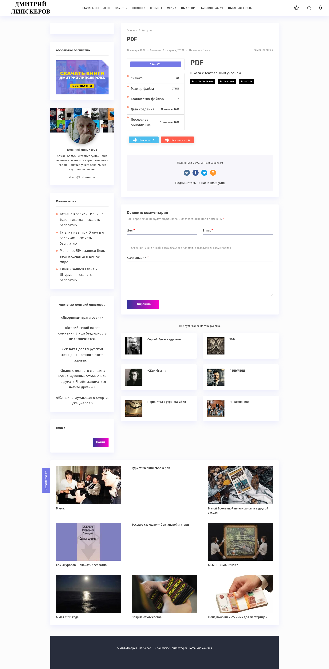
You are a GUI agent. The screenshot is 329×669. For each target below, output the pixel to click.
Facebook (195, 173)
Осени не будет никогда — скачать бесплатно (82, 219)
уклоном (228, 81)
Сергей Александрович (164, 339)
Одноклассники (213, 173)
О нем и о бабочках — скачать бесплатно (82, 238)
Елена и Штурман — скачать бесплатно (79, 274)
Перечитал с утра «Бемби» (166, 402)
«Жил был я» (156, 370)
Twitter (204, 173)
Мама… (61, 508)
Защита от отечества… (148, 617)
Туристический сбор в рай (151, 468)
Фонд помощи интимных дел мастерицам (238, 617)
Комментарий (138, 257)
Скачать (155, 64)
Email (208, 230)
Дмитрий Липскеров (31, 7)
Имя (131, 230)
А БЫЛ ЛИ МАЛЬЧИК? (223, 565)
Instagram (217, 183)
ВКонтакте (187, 173)
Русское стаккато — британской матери (160, 524)
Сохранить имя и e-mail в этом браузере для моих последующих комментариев (181, 248)
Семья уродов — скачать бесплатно (81, 565)
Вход (300, 5)
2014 (232, 339)
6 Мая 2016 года (67, 617)
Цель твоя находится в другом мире (82, 256)
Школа (248, 81)
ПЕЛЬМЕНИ (237, 370)
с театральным (204, 81)
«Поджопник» (239, 402)
